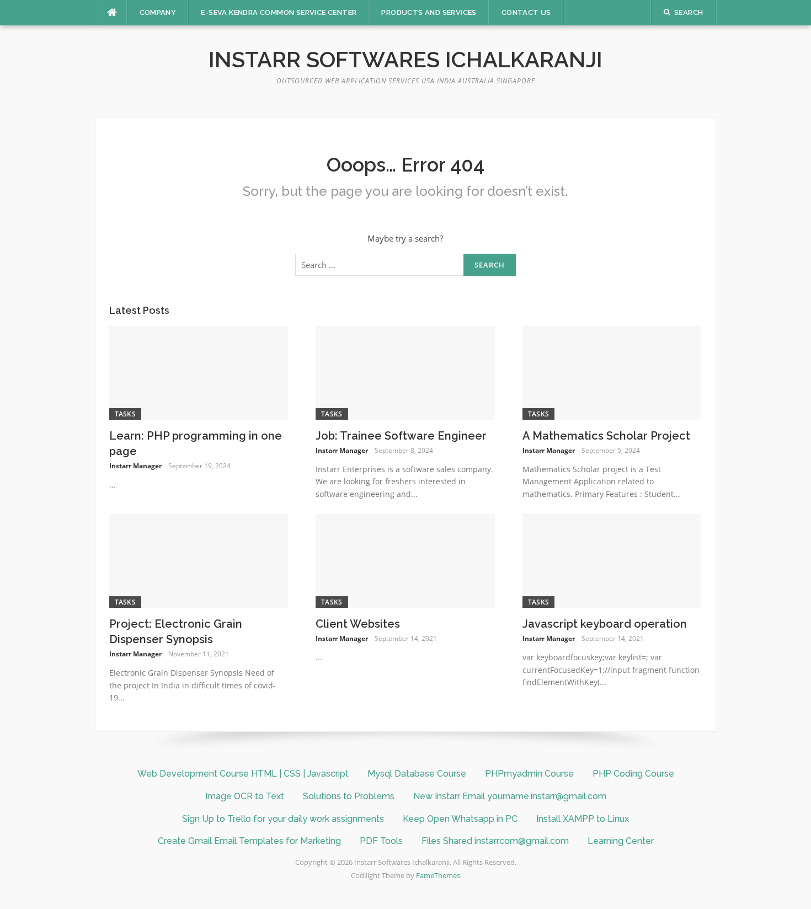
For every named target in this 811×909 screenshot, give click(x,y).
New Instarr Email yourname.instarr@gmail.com (509, 796)
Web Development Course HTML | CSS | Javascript (243, 773)
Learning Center (621, 841)
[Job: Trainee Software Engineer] (405, 371)
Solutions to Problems (348, 796)
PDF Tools (381, 841)
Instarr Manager (135, 465)
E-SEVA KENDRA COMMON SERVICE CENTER (278, 12)
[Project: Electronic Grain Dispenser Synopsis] (199, 559)
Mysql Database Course (416, 773)
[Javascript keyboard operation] (612, 559)
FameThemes (438, 875)
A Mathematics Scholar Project (606, 435)
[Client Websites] (405, 559)
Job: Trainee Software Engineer (401, 435)
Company (158, 12)
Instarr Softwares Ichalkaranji (405, 59)
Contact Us (526, 12)
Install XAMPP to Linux (582, 819)
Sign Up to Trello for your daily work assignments (283, 819)
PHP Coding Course (633, 773)
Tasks (125, 414)
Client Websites (358, 623)
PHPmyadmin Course (529, 773)
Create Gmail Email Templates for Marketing (249, 841)
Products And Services (428, 12)
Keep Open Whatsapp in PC (460, 819)
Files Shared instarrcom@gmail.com (495, 841)
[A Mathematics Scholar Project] (612, 371)
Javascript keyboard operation (604, 623)
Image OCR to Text (244, 796)
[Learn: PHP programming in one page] (199, 371)
